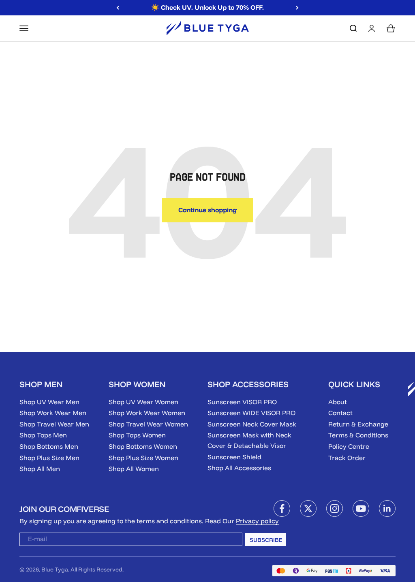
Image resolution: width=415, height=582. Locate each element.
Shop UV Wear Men (49, 402)
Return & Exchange (358, 424)
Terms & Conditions (358, 435)
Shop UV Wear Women (143, 402)
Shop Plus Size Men (49, 458)
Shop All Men (39, 469)
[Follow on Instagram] (334, 508)
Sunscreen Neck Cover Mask (252, 424)
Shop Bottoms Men (48, 446)
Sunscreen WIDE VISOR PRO (251, 413)
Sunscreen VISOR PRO (242, 402)
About (337, 402)
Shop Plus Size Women (143, 458)
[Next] (297, 7)
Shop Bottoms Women (143, 446)
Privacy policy (257, 521)
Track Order (347, 458)
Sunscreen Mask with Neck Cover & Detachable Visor (249, 440)
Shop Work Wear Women (147, 413)
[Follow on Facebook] (281, 508)
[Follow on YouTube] (360, 508)
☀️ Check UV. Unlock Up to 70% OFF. (207, 7)
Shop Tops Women (137, 435)
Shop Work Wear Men (52, 413)
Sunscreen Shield (234, 457)
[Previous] (117, 7)
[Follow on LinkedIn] (387, 508)
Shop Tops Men (43, 435)
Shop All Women (134, 469)
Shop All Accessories (239, 468)
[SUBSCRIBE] (229, 541)
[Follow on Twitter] (308, 508)
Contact (340, 413)
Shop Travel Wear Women (148, 424)
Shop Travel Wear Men (54, 424)
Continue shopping (207, 210)
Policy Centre (348, 446)
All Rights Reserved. (97, 569)
